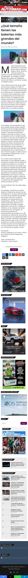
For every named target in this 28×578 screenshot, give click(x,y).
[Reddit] (20, 254)
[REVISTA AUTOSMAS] (14, 9)
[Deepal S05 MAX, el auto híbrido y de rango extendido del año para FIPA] (6, 478)
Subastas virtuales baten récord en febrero (17, 515)
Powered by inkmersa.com (14, 568)
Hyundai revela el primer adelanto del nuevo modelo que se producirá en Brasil (18, 464)
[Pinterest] (16, 254)
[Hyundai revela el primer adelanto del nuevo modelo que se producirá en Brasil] (6, 464)
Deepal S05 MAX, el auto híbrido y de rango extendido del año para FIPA (18, 477)
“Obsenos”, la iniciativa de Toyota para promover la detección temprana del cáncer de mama (17, 485)
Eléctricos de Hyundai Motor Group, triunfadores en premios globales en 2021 (18, 528)
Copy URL (14, 249)
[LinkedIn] (10, 254)
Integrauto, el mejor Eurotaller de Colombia (16, 510)
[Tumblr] (13, 254)
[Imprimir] (7, 257)
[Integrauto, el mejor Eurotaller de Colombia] (6, 511)
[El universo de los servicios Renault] (6, 522)
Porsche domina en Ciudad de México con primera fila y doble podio (18, 492)
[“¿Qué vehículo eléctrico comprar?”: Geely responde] (6, 505)
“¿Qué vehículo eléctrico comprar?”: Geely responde (18, 504)
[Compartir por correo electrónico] (3, 257)
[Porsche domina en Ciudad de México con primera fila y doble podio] (6, 492)
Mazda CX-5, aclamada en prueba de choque (17, 534)
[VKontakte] (23, 254)
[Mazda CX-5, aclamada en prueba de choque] (6, 535)
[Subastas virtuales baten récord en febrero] (6, 516)
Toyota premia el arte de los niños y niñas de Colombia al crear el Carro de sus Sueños (18, 498)
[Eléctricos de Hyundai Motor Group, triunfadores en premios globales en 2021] (6, 528)
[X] (7, 254)
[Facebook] (3, 254)
